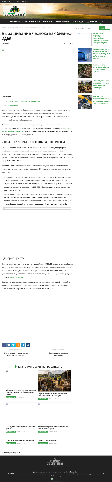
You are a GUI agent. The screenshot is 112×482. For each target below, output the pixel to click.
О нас (18, 1)
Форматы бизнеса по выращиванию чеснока (23, 101)
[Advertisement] (33, 314)
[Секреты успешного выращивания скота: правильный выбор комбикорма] (54, 371)
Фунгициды (77, 21)
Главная (16, 21)
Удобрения (91, 21)
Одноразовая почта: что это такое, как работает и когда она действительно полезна (101, 53)
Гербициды (47, 21)
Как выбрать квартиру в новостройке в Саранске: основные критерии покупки (101, 38)
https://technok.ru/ (17, 277)
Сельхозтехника (30, 21)
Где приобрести (12, 105)
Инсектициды (62, 21)
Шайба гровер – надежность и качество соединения (16, 354)
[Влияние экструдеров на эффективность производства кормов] (54, 404)
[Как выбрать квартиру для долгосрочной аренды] (22, 404)
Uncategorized (14, 28)
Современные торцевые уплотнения (58, 354)
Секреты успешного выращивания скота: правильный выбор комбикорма (101, 84)
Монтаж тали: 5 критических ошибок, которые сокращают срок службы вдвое (101, 99)
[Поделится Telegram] (23, 345)
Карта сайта (25, 1)
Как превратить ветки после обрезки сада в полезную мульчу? (101, 68)
